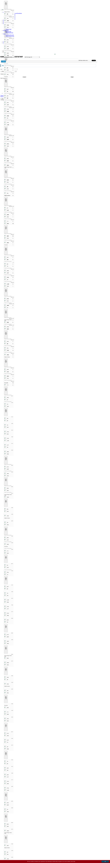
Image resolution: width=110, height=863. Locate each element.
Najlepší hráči (6, 30)
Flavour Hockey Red (10, 36)
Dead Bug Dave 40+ (10, 35)
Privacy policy (3, 96)
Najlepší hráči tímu (9, 32)
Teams (4, 33)
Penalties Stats (8, 29)
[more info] (73, 861)
